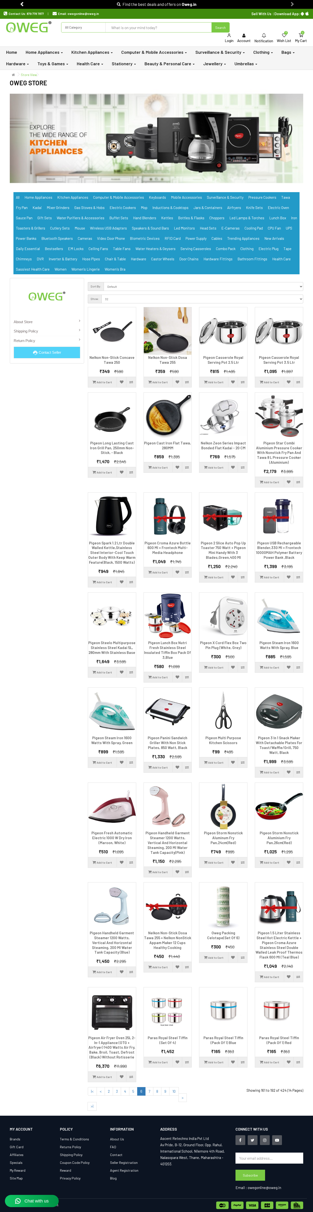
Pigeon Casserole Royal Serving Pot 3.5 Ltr (279, 359)
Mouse (80, 228)
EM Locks (76, 248)
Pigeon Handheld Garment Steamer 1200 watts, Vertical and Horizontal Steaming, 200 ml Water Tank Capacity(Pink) (167, 842)
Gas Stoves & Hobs (89, 207)
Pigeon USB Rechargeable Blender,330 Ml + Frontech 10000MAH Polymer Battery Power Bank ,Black (279, 550)
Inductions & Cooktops (170, 207)
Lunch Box (277, 218)
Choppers (216, 218)
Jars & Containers (207, 207)
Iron (294, 218)
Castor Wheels (162, 259)
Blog (113, 1178)
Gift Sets (44, 218)
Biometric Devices (145, 238)
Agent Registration (124, 1170)
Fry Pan (22, 207)
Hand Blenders (144, 218)
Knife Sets (254, 207)
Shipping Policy (26, 331)
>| (92, 1106)
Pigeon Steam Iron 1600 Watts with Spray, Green (112, 740)
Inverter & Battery (63, 259)
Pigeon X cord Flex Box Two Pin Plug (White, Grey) (223, 645)
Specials (16, 1162)
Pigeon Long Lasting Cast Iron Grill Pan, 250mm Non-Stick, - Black (112, 448)
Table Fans (122, 248)
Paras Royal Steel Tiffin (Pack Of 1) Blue (223, 1040)
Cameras (85, 238)
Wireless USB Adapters (108, 228)
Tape (287, 248)
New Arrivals (274, 238)
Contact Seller (49, 352)
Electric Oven (278, 207)
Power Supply (196, 238)
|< (92, 1091)
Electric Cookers (123, 207)
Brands (15, 1139)
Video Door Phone (111, 238)
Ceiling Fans (98, 248)
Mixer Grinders (58, 207)
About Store (23, 322)
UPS (289, 228)
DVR (40, 259)
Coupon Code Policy (74, 1162)
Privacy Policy (70, 1178)
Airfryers (234, 207)
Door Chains (189, 259)
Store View (29, 75)
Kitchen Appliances (72, 197)
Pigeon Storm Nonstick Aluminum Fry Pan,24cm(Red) (223, 838)
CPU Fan (274, 228)
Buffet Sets (118, 218)
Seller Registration (124, 1162)
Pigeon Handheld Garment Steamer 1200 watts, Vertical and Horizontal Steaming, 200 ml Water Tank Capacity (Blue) (112, 942)
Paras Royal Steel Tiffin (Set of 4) (168, 1040)
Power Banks (26, 238)
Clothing (247, 248)
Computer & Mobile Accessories (118, 197)
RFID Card (173, 238)
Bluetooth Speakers (57, 238)
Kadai (37, 207)
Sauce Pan (24, 218)
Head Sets (208, 228)
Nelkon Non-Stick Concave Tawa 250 (111, 359)
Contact (116, 1155)
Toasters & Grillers (30, 228)
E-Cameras (230, 228)
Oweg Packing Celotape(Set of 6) (223, 935)
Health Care (281, 259)
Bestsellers (54, 248)
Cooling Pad (254, 228)
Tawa (285, 197)
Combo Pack (225, 248)
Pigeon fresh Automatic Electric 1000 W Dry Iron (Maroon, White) (111, 838)
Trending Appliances (243, 238)
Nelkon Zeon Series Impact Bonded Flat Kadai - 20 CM (223, 445)
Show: (94, 298)
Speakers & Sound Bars (150, 228)
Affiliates (16, 1155)
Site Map (16, 1178)
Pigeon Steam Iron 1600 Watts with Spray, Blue (279, 645)
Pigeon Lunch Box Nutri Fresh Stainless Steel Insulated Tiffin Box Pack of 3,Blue (167, 649)
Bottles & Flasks (191, 218)
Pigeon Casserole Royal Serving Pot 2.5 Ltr (223, 359)
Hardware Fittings (218, 259)
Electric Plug (268, 248)
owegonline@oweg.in (83, 14)
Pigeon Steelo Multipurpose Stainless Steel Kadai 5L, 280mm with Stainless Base (111, 647)
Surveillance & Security (225, 197)
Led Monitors (184, 228)
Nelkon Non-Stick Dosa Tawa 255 (167, 359)
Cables (217, 238)
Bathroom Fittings (252, 259)
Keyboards (157, 197)
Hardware (138, 259)
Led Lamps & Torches (246, 218)
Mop (144, 207)
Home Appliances (38, 197)
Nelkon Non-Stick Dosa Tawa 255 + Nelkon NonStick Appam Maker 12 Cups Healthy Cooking (167, 940)
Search (220, 27)
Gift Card (16, 1147)
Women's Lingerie (85, 269)
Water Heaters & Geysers (155, 248)
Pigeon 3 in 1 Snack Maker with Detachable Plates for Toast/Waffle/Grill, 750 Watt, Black (279, 745)
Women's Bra (115, 269)
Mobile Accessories (186, 197)
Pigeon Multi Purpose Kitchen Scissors (223, 740)
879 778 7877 (35, 14)
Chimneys (24, 259)
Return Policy (24, 341)
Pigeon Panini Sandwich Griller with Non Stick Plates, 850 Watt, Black (167, 743)
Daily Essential (28, 248)
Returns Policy (70, 1147)
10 (174, 1091)
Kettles (167, 218)
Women (61, 269)
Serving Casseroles (195, 248)
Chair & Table (115, 259)
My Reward (17, 1170)
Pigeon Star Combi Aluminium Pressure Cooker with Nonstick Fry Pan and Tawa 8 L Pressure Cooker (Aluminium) (279, 452)
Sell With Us (261, 13)
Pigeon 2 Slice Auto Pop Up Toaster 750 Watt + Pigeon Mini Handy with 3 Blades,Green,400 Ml (223, 550)
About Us (117, 1139)
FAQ (113, 1147)
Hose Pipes (91, 259)
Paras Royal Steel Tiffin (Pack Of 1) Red (279, 1040)
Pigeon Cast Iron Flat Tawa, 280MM (167, 445)
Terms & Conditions (74, 1139)
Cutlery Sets (60, 228)
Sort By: (95, 286)
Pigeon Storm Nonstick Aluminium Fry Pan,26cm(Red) (279, 838)
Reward (65, 1170)
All (18, 197)
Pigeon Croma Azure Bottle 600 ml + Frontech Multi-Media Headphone (168, 548)
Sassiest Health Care (33, 269)
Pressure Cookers (262, 197)
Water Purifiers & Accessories (80, 218)
